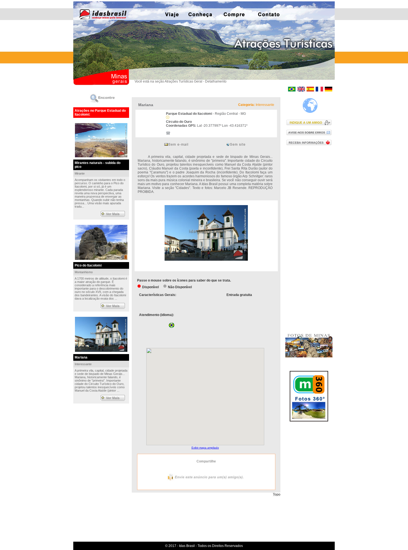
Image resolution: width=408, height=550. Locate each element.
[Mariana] (206, 260)
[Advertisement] (310, 238)
